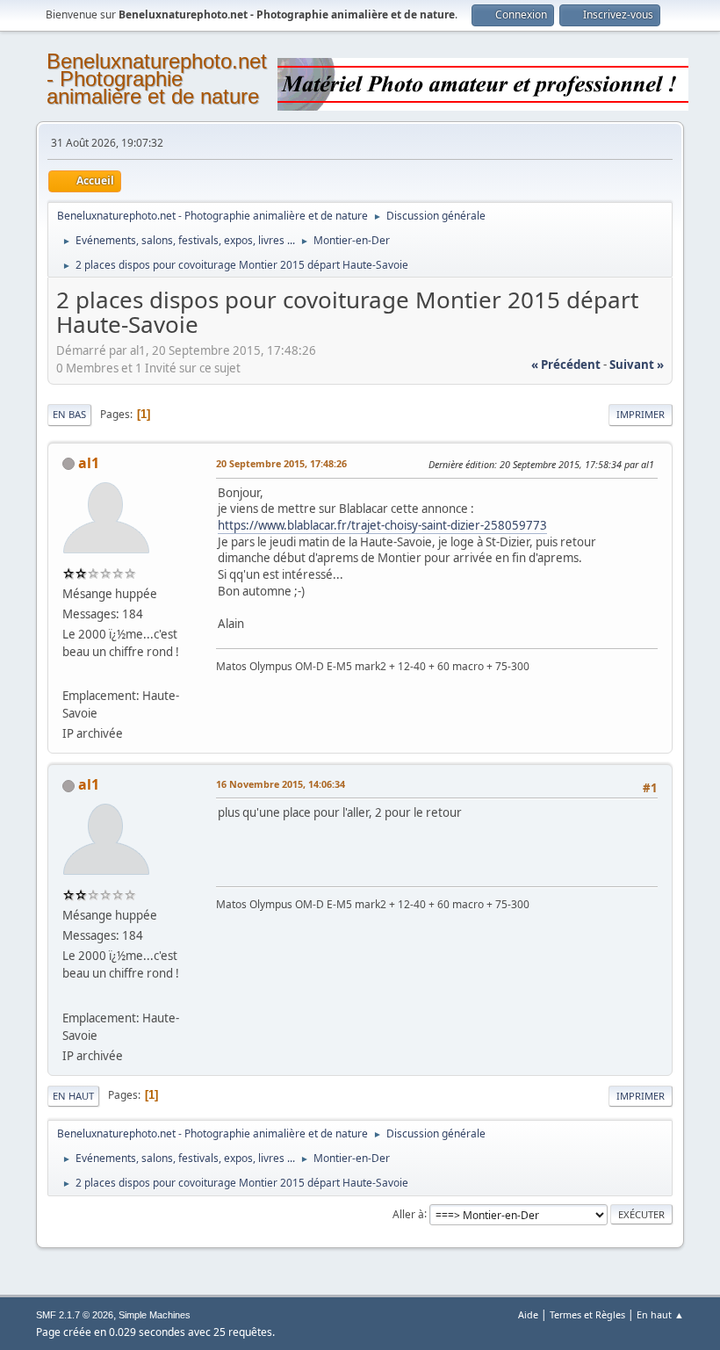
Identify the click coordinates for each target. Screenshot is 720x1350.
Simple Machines (155, 1315)
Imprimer (640, 414)
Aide (528, 1314)
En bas (69, 414)
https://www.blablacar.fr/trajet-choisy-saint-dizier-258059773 (382, 525)
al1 (88, 463)
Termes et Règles (587, 1314)
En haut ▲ (660, 1314)
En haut (73, 1095)
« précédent (566, 364)
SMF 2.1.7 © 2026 (74, 1315)
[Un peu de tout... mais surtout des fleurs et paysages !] (69, 674)
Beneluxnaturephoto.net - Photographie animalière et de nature (157, 78)
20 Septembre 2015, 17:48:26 (281, 463)
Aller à (408, 1213)
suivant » (636, 364)
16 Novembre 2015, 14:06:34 (280, 784)
